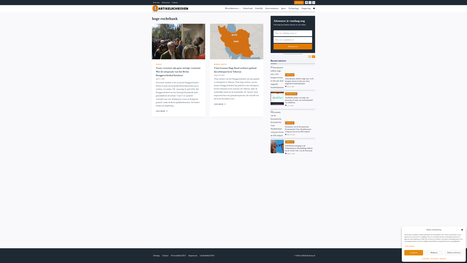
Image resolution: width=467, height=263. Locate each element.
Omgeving (306, 8)
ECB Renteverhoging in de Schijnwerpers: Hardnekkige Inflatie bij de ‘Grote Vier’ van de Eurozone (299, 148)
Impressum (443, 258)
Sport (283, 8)
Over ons (156, 2)
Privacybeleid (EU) (178, 255)
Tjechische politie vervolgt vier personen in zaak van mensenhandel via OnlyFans (299, 100)
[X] (310, 2)
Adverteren (166, 2)
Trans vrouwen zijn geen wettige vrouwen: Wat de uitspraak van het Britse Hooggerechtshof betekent (178, 71)
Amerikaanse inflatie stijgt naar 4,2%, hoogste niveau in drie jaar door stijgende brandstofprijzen (299, 81)
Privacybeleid (434, 258)
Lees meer (162, 111)
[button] (462, 230)
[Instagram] (313, 2)
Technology (293, 8)
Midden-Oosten (220, 64)
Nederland (248, 8)
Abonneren (299, 2)
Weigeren (433, 252)
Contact (175, 2)
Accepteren (414, 252)
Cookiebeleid (426, 258)
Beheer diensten (409, 246)
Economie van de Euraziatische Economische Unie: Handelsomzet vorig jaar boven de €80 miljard (298, 129)
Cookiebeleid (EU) (207, 255)
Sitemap (156, 255)
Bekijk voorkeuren (453, 252)
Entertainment (272, 8)
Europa (159, 64)
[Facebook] (306, 2)
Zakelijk (259, 8)
